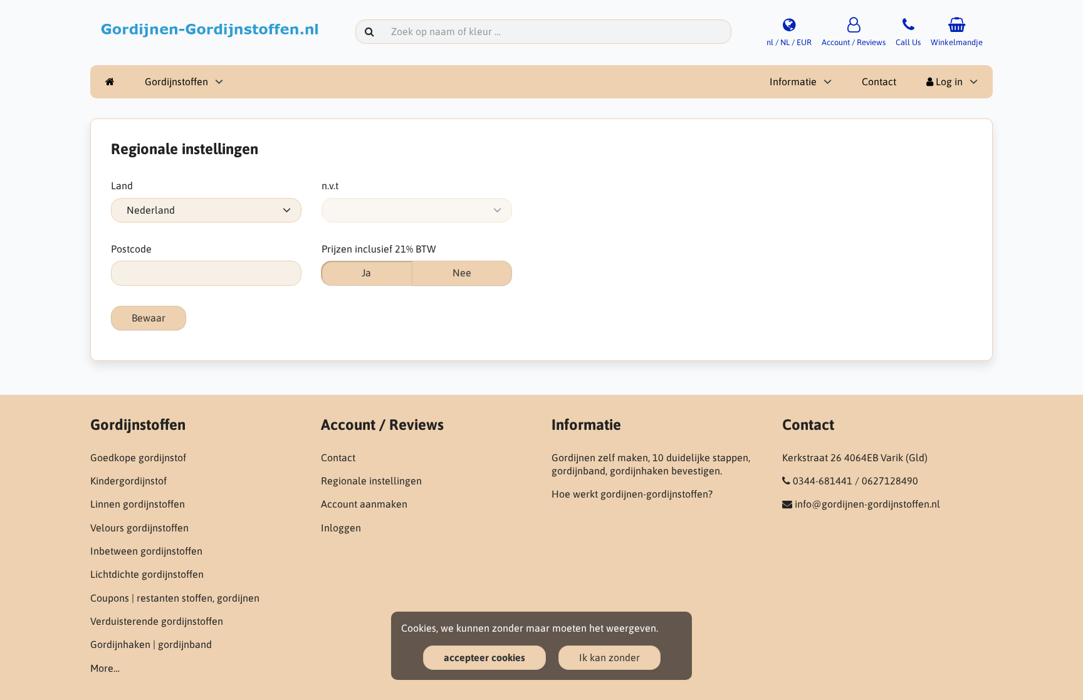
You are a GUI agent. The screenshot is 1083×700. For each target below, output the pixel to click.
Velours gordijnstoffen (139, 527)
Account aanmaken (364, 503)
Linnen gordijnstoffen (137, 503)
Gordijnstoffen (176, 81)
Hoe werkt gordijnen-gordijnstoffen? (632, 493)
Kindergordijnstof (128, 480)
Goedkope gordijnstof (138, 457)
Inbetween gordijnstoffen (146, 550)
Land (122, 185)
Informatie (793, 81)
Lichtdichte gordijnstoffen (147, 574)
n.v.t (330, 185)
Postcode (131, 248)
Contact (879, 81)
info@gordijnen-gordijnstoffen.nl (867, 503)
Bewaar (148, 317)
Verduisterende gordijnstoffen (156, 621)
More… (105, 668)
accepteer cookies (484, 657)
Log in (948, 81)
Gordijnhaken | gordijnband (151, 644)
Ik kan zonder (609, 657)
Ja (366, 272)
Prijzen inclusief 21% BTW (379, 248)
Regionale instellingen (371, 480)
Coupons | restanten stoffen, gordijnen (174, 597)
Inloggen (341, 527)
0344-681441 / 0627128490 (855, 480)
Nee (462, 272)
